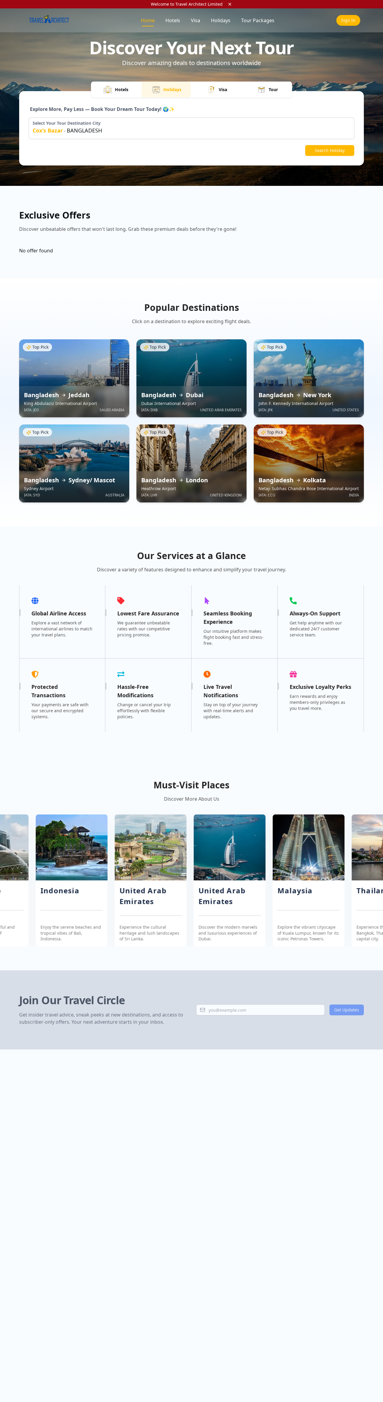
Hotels (172, 20)
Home (148, 20)
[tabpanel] (191, 131)
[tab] (115, 89)
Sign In (348, 20)
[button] (67, 880)
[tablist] (191, 90)
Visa (195, 20)
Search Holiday (330, 150)
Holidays (220, 20)
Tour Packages (257, 20)
